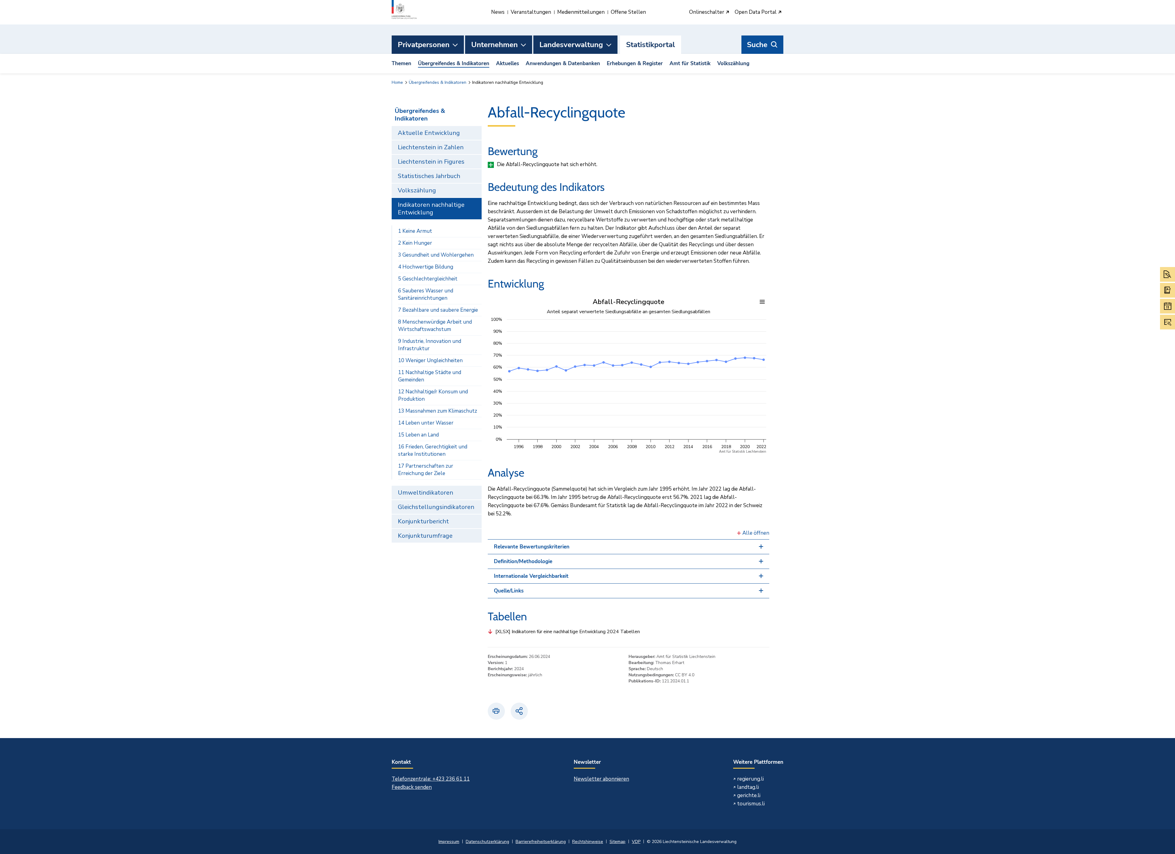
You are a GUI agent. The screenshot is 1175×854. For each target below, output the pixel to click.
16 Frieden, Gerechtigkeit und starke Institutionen (432, 450)
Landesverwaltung (571, 45)
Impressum (448, 842)
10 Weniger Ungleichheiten (430, 360)
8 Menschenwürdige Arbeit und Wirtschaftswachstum (435, 325)
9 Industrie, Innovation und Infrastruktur (429, 345)
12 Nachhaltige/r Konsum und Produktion (433, 395)
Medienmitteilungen (581, 12)
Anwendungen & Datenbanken (563, 63)
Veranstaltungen (531, 12)
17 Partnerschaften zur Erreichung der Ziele (425, 469)
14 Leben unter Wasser (425, 422)
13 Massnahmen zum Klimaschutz (437, 410)
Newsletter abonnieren (601, 778)
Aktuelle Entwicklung (429, 133)
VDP (636, 842)
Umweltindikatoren (425, 492)
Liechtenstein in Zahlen (431, 147)
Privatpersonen (423, 45)
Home (397, 82)
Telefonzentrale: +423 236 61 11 (431, 778)
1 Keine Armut (415, 231)
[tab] (629, 546)
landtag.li (748, 787)
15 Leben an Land (418, 434)
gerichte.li (748, 795)
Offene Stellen (628, 12)
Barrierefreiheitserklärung (541, 842)
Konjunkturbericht (423, 521)
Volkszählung (733, 63)
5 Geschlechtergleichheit (427, 278)
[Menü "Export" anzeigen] (762, 302)
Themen (401, 63)
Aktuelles (507, 63)
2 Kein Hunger (415, 243)
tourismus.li (751, 803)
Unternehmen (494, 45)
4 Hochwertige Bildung (425, 266)
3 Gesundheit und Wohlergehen (436, 254)
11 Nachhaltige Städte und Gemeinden (429, 376)
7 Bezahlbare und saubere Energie (438, 310)
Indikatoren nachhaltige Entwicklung (431, 209)
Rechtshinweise (587, 842)
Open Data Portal (756, 12)
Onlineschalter (707, 12)
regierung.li (750, 778)
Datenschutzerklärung (487, 842)
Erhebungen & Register (635, 63)
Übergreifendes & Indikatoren (453, 63)
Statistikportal (650, 45)
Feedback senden (412, 787)
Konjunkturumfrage (425, 536)
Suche (757, 45)
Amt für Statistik (690, 63)
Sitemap (617, 842)
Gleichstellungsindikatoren (436, 507)
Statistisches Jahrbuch (429, 176)
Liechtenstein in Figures (431, 162)
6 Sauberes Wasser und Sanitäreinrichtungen (425, 294)
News (498, 12)
